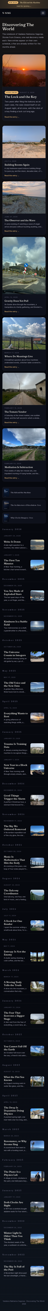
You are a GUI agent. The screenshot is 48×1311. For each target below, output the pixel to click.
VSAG (6, 12)
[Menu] (43, 13)
